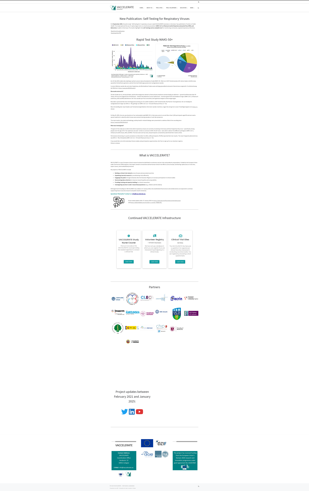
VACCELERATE (117, 486)
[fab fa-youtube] (139, 414)
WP (117, 488)
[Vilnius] (176, 328)
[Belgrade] (176, 357)
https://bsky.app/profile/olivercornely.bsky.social (167, 200)
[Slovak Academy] (132, 298)
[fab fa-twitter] (124, 414)
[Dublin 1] (176, 313)
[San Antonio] (162, 372)
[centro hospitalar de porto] (162, 298)
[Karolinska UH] (132, 313)
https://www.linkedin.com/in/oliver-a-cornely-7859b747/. (146, 202)
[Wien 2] (162, 357)
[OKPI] (162, 342)
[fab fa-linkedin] (132, 414)
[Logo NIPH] (176, 372)
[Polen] (118, 328)
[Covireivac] (147, 328)
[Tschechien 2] (118, 357)
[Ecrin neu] (176, 298)
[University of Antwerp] (132, 357)
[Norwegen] (147, 342)
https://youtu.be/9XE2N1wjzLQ (127, 88)
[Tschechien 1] (191, 342)
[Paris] (176, 342)
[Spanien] (132, 328)
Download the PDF (116, 33)
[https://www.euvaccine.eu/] (118, 372)
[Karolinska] (147, 313)
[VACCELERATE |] (113, 7)
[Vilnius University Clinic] (191, 328)
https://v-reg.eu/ (115, 143)
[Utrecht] (162, 313)
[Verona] (132, 342)
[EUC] (191, 298)
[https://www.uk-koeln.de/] (118, 298)
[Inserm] (118, 313)
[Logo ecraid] (191, 372)
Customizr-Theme (132, 488)
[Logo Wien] (147, 357)
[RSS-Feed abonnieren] (198, 2)
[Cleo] (147, 298)
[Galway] (191, 313)
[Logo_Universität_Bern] (147, 372)
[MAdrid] (118, 342)
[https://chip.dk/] (162, 328)
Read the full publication (118, 31)
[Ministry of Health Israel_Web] (191, 357)
